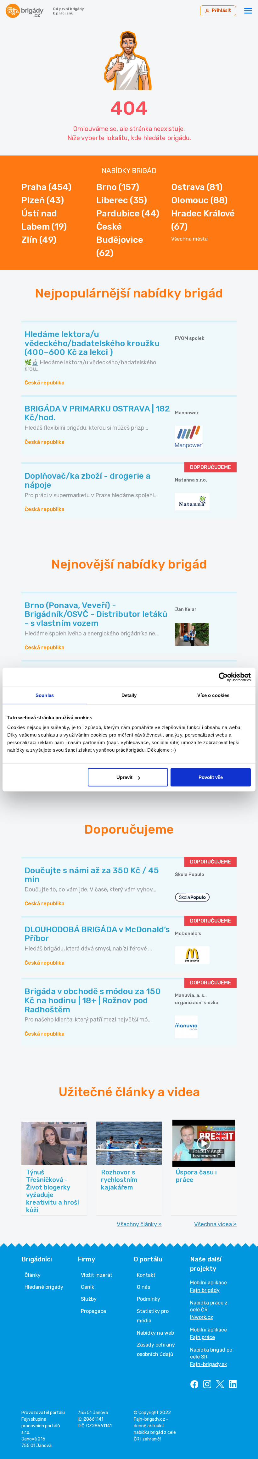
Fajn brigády (205, 1290)
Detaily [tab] (129, 695)
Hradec (203, 220)
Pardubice (127, 213)
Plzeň (42, 200)
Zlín (38, 240)
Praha (46, 187)
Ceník (87, 1287)
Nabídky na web (155, 1333)
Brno (117, 187)
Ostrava (196, 187)
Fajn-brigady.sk (208, 1364)
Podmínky (148, 1299)
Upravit (124, 777)
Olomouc (199, 200)
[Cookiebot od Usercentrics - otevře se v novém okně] (223, 677)
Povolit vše (211, 777)
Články (33, 1275)
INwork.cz (201, 1317)
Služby (89, 1299)
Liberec (121, 200)
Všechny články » (139, 1224)
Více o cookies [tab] (213, 695)
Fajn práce (202, 1337)
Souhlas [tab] (45, 695)
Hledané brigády (44, 1287)
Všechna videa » (215, 1224)
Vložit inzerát (96, 1275)
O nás (143, 1287)
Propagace (93, 1311)
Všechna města (189, 239)
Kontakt (146, 1275)
